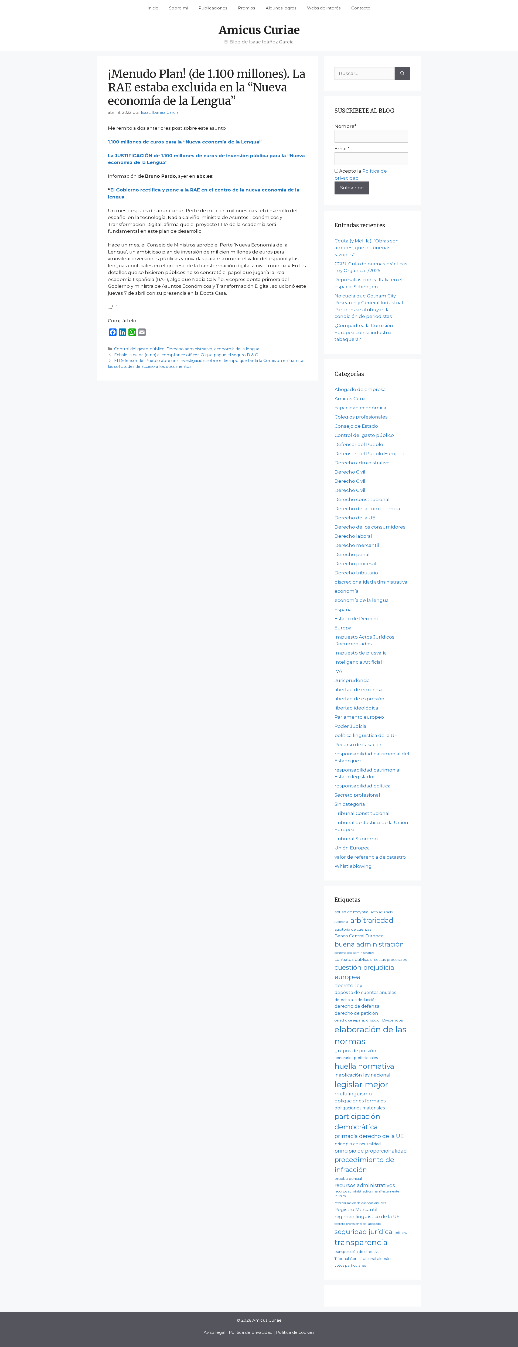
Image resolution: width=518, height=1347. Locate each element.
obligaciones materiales (360, 1107)
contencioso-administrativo (354, 953)
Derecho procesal (355, 563)
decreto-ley (348, 985)
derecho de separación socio (357, 1020)
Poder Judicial (351, 726)
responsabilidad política (363, 786)
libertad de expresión (359, 698)
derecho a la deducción (356, 1000)
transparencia (361, 1242)
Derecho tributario (356, 572)
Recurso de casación (359, 744)
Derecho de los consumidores (370, 527)
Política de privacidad (250, 1332)
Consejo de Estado (356, 426)
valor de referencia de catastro (370, 857)
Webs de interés (323, 8)
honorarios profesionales (356, 1058)
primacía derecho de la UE (369, 1136)
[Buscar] (402, 73)
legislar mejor (361, 1084)
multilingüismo (353, 1093)
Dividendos (392, 1020)
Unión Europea (352, 848)
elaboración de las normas (370, 1035)
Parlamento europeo (359, 717)
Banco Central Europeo (359, 935)
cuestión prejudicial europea (365, 972)
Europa (343, 627)
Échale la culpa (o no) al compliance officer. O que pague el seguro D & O (186, 354)
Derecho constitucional (362, 499)
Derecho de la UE (355, 517)
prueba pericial (348, 1178)
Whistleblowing (353, 866)
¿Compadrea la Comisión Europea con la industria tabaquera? (364, 332)
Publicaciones (213, 8)
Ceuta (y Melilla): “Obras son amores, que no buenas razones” (367, 247)
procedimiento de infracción (364, 1165)
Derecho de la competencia (367, 508)
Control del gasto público (139, 349)
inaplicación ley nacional (362, 1075)
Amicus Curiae (259, 30)
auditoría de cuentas (353, 929)
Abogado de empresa (360, 389)
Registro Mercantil (356, 1209)
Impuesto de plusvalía (361, 653)
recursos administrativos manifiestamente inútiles (367, 1194)
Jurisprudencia (352, 680)
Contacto (360, 8)
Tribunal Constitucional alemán (363, 1258)
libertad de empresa (359, 689)
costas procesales (390, 959)
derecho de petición (356, 1013)
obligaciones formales (360, 1100)
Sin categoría (350, 804)
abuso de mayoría (351, 912)
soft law (401, 1233)
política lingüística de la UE (366, 735)
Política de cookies (295, 1332)
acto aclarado (382, 912)
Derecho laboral (353, 536)
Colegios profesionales (361, 417)
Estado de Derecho (357, 618)
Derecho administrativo (189, 349)
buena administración (369, 944)
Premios (246, 8)
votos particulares (350, 1265)
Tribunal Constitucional (362, 813)
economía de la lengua (236, 349)
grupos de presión (355, 1050)
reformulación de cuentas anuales (360, 1203)
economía (347, 591)
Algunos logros (281, 8)
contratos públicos (353, 959)
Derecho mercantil (357, 545)
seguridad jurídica (363, 1232)
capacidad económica (360, 407)
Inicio (153, 8)
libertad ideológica (356, 708)
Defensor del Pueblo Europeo (369, 453)
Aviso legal (214, 1332)
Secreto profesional (357, 795)
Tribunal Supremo (356, 838)
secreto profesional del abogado (358, 1224)
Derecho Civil (350, 472)
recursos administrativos (365, 1185)
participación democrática (357, 1121)
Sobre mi (178, 8)
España (343, 609)
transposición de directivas (358, 1251)
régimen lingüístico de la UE (367, 1216)
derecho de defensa (357, 1006)
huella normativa (364, 1066)
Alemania (341, 922)
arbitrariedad (371, 920)
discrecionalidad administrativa (371, 582)
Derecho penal (352, 554)
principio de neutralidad (358, 1144)
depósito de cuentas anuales (365, 992)
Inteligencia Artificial (358, 662)
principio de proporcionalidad (371, 1151)
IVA (338, 671)
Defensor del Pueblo (359, 444)
